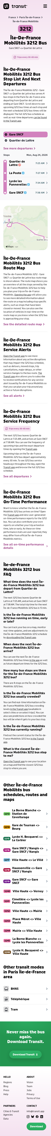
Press (6, 1090)
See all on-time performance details (23, 546)
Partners (9, 1105)
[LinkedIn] (41, 1116)
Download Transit (24, 1054)
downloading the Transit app (21, 637)
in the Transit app (19, 709)
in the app (34, 660)
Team (29, 1086)
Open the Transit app (14, 355)
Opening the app (22, 294)
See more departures (18, 148)
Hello (7, 1076)
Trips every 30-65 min (27, 57)
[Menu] (45, 6)
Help (5, 1094)
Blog (5, 1086)
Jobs (29, 1090)
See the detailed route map (22, 324)
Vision (30, 1082)
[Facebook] (37, 1116)
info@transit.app (35, 1111)
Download (36, 1126)
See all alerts (12, 395)
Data (5, 1118)
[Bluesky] (32, 1116)
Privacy (30, 1094)
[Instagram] (28, 1116)
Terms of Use (33, 1098)
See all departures (16, 476)
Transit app (31, 449)
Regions (7, 1082)
